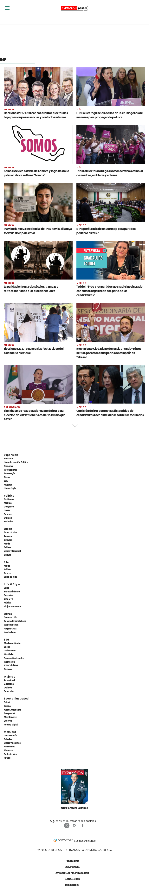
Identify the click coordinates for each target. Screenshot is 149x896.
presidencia (12, 407)
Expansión (11, 455)
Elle (6, 562)
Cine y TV (8, 599)
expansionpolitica (74, 825)
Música (7, 602)
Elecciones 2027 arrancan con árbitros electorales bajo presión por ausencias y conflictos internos (36, 115)
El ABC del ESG (11, 665)
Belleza (7, 547)
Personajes (9, 746)
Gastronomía (10, 735)
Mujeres (8, 484)
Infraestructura (11, 624)
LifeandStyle (10, 488)
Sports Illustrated (16, 698)
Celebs (7, 573)
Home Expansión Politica (16, 462)
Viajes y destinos (12, 743)
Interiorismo (10, 632)
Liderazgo (9, 684)
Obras (7, 477)
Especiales (9, 691)
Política (9, 495)
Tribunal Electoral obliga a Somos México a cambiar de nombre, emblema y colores (109, 173)
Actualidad (9, 680)
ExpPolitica (67, 825)
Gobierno (9, 499)
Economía (8, 466)
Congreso (9, 506)
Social (7, 646)
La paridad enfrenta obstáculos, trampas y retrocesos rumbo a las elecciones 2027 (31, 288)
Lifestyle (8, 720)
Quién (8, 529)
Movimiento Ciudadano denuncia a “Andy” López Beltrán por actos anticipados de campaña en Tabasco (108, 352)
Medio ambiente (12, 643)
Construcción (10, 617)
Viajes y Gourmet (12, 551)
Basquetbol (9, 713)
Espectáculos (10, 532)
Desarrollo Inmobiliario (15, 621)
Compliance (72, 867)
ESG (6, 480)
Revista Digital (11, 724)
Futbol (7, 702)
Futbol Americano (12, 709)
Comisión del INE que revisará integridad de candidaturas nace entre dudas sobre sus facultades (110, 413)
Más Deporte (10, 717)
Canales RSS (72, 879)
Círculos (8, 540)
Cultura (7, 555)
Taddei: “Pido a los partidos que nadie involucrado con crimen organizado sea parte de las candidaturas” (109, 290)
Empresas (8, 458)
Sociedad (8, 521)
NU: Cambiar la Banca (74, 808)
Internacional (10, 469)
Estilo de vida (10, 576)
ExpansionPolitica (82, 825)
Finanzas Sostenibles (14, 658)
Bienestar (8, 750)
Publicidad (72, 861)
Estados (7, 514)
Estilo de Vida (10, 754)
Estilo (6, 588)
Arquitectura (10, 628)
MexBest (10, 732)
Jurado (7, 757)
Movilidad (9, 654)
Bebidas (8, 739)
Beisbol (7, 706)
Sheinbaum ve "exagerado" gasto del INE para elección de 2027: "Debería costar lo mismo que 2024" (34, 415)
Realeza (8, 536)
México (9, 109)
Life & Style (12, 584)
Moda (7, 543)
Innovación (9, 661)
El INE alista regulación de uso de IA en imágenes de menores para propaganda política (109, 115)
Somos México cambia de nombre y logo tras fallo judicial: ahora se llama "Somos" (36, 173)
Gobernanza (10, 650)
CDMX (7, 510)
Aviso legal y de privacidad (72, 873)
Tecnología (9, 473)
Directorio (72, 885)
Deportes (8, 595)
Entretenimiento (12, 591)
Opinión (8, 517)
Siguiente (74, 426)
